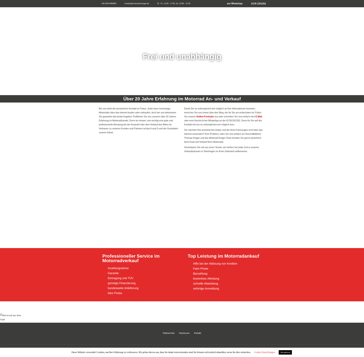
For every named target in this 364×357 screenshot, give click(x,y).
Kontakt (197, 333)
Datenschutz (169, 333)
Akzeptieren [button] (285, 352)
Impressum (184, 333)
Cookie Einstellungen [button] (264, 352)
